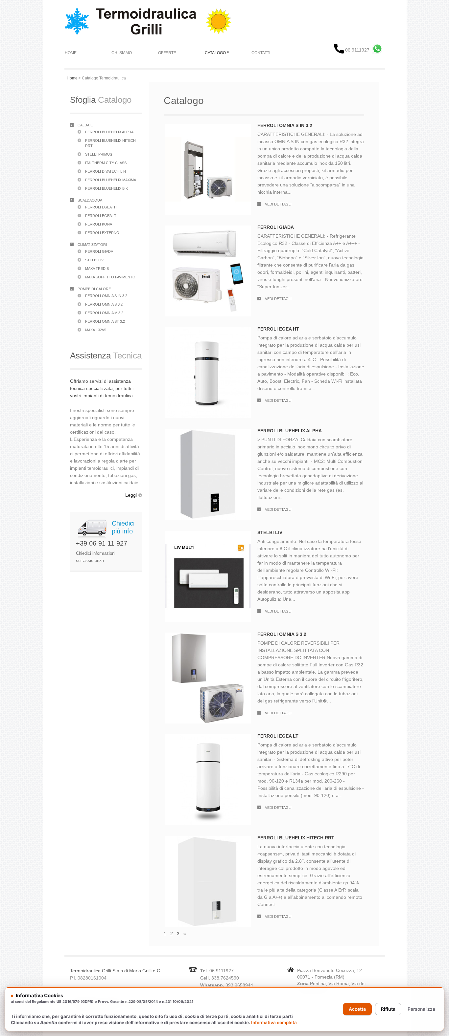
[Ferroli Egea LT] (208, 738)
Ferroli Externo (102, 233)
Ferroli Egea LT (100, 216)
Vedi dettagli (278, 204)
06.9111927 (221, 970)
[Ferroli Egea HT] (208, 331)
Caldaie (85, 125)
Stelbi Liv (94, 260)
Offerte (167, 53)
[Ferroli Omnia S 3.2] (208, 636)
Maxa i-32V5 (95, 330)
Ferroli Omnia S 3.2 (104, 304)
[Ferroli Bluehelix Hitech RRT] (208, 839)
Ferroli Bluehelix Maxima (110, 180)
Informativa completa (274, 1022)
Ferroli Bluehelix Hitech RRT (295, 837)
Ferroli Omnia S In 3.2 (106, 296)
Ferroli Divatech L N (105, 171)
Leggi (131, 495)
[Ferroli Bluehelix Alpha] (208, 432)
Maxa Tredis (97, 268)
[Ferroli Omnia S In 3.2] (208, 127)
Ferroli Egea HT (101, 207)
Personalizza (421, 1009)
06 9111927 (356, 50)
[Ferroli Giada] (208, 229)
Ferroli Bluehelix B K (106, 188)
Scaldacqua (90, 200)
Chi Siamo (121, 53)
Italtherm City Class (106, 163)
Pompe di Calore (94, 289)
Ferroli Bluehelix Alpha (109, 132)
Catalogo (217, 52)
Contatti (260, 53)
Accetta (357, 1009)
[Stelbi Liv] (208, 534)
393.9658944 (239, 985)
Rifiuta (388, 1009)
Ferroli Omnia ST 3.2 (105, 321)
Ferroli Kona (98, 224)
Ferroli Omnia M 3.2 (104, 313)
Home (71, 53)
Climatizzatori (92, 245)
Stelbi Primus (98, 154)
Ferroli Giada (99, 251)
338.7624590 (225, 978)
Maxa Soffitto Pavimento (110, 277)
